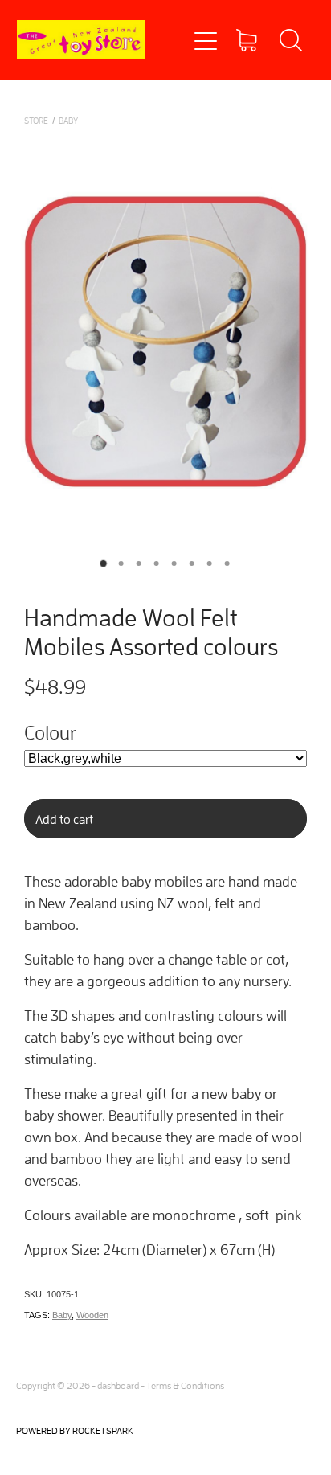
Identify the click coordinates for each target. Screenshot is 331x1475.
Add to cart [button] (64, 819)
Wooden (92, 1315)
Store (36, 120)
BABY (68, 120)
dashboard (118, 1385)
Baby (62, 1315)
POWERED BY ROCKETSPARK (74, 1430)
